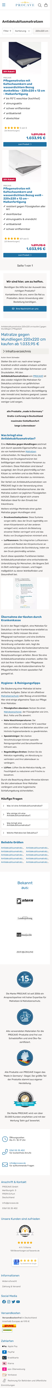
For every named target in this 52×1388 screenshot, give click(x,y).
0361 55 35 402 (17, 1150)
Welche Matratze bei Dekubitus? (22, 833)
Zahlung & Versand (11, 1286)
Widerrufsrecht (9, 1281)
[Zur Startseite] (25, 4)
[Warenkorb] (46, 5)
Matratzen (31, 451)
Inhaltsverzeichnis (18, 351)
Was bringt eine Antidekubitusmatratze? (18, 824)
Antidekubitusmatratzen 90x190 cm (18, 858)
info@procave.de (17, 1163)
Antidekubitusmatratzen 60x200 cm (19, 848)
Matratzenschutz (10, 696)
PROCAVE (38, 376)
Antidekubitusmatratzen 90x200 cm (19, 862)
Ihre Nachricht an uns (26, 308)
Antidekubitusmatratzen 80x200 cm (19, 855)
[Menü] (4, 5)
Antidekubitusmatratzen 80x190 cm (18, 851)
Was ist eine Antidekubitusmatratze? (24, 805)
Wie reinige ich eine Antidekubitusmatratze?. (19, 814)
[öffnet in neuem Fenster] (25, 1262)
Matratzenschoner (12, 712)
